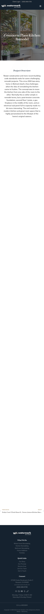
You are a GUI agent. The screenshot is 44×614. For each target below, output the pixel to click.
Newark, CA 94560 (22, 582)
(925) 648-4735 (22, 587)
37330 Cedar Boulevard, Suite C (22, 580)
